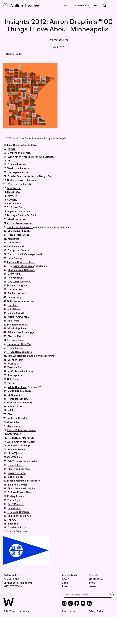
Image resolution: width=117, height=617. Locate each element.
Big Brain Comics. (18, 485)
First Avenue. (14, 203)
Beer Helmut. (15, 465)
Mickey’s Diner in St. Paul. (21, 215)
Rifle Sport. (13, 379)
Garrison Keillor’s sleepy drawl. (25, 254)
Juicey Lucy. (15, 297)
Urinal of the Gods (23, 266)
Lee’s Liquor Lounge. (19, 231)
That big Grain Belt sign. (21, 270)
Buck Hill (13, 523)
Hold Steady (14, 438)
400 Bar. (12, 200)
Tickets (94, 5)
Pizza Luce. (14, 508)
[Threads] (70, 603)
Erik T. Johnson (16, 461)
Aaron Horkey (16, 399)
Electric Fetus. (16, 336)
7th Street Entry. (16, 207)
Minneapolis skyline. (24, 488)
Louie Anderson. (18, 531)
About (65, 579)
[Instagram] (64, 603)
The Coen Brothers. (18, 512)
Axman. (12, 149)
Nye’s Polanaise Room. (20, 371)
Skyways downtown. (18, 211)
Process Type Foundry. (20, 402)
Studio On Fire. (16, 406)
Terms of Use (69, 611)
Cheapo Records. (17, 164)
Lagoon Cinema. (17, 473)
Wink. (11, 410)
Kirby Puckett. (16, 504)
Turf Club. (12, 196)
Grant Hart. (14, 274)
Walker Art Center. (18, 317)
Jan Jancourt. (15, 426)
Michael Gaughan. (17, 285)
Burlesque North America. (22, 180)
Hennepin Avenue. (18, 172)
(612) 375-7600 (12, 586)
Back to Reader (14, 54)
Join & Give (79, 5)
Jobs (65, 582)
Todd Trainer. (14, 188)
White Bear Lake (17, 387)
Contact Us (96, 579)
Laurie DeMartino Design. (21, 430)
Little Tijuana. (15, 453)
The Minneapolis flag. (20, 516)
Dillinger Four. (15, 360)
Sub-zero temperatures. (21, 301)
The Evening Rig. (16, 246)
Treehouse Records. (18, 168)
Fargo (12, 235)
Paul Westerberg (17, 356)
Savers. (12, 383)
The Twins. (14, 320)
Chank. (11, 414)
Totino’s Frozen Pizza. (20, 492)
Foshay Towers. (16, 496)
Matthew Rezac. (17, 219)
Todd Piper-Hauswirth (20, 227)
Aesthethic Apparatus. (20, 223)
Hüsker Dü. (13, 192)
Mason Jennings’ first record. (24, 481)
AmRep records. (17, 293)
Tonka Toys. (13, 500)
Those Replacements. (19, 352)
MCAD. (12, 160)
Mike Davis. (14, 395)
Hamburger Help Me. (19, 344)
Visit (66, 5)
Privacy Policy (96, 611)
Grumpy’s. (13, 363)
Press (65, 586)
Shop (92, 582)
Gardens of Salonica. (19, 153)
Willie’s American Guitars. (21, 442)
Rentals (93, 575)
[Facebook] (76, 603)
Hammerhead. (16, 289)
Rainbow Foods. (16, 449)
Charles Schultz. (17, 527)
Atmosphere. (15, 375)
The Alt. (11, 520)
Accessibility (69, 575)
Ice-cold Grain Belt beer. (21, 262)
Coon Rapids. (15, 477)
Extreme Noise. (16, 340)
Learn (92, 586)
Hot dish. (13, 305)
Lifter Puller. (14, 434)
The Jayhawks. (15, 278)
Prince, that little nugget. (22, 332)
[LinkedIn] (89, 603)
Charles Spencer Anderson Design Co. (29, 176)
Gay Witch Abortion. (19, 282)
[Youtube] (83, 603)
